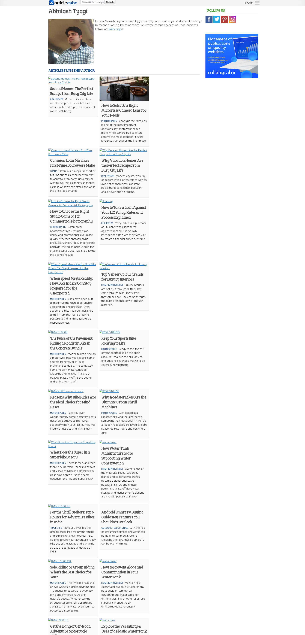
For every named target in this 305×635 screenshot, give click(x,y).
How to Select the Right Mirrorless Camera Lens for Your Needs (123, 110)
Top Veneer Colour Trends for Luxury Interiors (122, 276)
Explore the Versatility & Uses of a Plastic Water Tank (124, 628)
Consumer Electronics (114, 527)
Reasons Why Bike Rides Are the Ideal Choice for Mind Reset (73, 401)
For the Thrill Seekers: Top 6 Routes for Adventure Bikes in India (72, 516)
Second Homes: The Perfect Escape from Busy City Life (71, 91)
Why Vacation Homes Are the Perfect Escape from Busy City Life (122, 165)
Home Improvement (112, 285)
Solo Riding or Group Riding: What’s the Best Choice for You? (72, 571)
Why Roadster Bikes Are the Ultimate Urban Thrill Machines (123, 401)
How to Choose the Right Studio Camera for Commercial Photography (71, 216)
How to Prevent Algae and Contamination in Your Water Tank (122, 571)
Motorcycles (58, 298)
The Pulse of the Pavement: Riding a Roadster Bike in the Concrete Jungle (71, 343)
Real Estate (56, 99)
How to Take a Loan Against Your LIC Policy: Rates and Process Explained (123, 212)
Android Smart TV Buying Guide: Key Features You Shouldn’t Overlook (122, 516)
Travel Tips (56, 527)
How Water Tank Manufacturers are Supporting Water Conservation (117, 455)
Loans (53, 171)
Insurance (107, 223)
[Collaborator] (231, 76)
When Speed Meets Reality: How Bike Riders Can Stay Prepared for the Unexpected (71, 285)
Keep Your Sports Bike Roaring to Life (118, 340)
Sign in (249, 2)
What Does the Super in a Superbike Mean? (70, 454)
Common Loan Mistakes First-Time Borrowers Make (72, 162)
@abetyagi (115, 29)
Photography (109, 121)
